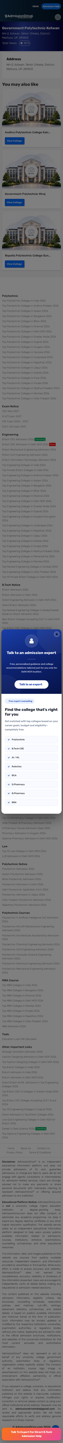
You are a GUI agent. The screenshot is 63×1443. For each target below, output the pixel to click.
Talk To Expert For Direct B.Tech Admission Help (31, 1434)
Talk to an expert (30, 684)
